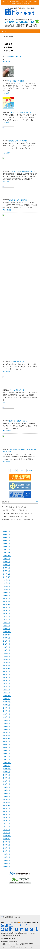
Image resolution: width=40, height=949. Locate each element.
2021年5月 (6, 680)
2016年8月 (6, 848)
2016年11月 (6, 839)
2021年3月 (6, 686)
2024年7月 (6, 586)
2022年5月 (6, 647)
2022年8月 (6, 641)
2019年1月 (6, 760)
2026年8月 (6, 531)
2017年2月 (6, 830)
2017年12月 (7, 799)
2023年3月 (6, 623)
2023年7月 (6, 613)
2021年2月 (6, 690)
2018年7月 (6, 778)
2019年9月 (6, 741)
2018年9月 (6, 772)
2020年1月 (6, 729)
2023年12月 (7, 598)
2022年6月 (6, 644)
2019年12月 (7, 732)
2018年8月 (6, 775)
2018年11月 (6, 766)
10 (22, 470)
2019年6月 (6, 747)
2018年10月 (7, 769)
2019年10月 (7, 738)
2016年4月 (6, 860)
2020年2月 (6, 726)
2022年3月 (6, 653)
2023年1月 (6, 629)
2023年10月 (7, 604)
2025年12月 (7, 550)
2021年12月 (7, 662)
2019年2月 (6, 757)
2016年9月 (6, 845)
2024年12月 (7, 574)
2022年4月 (6, 650)
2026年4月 (6, 540)
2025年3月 (6, 568)
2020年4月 (6, 720)
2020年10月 (7, 702)
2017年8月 (6, 811)
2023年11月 (6, 601)
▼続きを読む (7, 61)
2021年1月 (6, 693)
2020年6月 (6, 714)
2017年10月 (7, 805)
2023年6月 (6, 616)
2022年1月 (6, 659)
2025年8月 (6, 559)
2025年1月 (6, 571)
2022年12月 (7, 632)
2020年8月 (6, 708)
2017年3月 (6, 827)
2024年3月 (6, 592)
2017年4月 (6, 824)
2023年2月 (6, 626)
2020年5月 (6, 717)
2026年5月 (6, 537)
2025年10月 (7, 556)
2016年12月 (7, 836)
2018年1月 (6, 796)
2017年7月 (6, 814)
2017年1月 (6, 833)
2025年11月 (6, 553)
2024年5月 (6, 589)
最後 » (31, 470)
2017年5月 (6, 820)
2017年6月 (6, 817)
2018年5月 (6, 784)
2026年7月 (6, 534)
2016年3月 (6, 863)
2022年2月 (6, 656)
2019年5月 (6, 750)
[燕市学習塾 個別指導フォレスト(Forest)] (20, 14)
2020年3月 (6, 723)
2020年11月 (6, 699)
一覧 (37, 501)
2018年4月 (6, 787)
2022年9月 (6, 638)
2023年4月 (6, 619)
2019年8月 (6, 744)
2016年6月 (6, 854)
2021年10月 (7, 668)
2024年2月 (6, 595)
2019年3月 (6, 753)
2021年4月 (6, 683)
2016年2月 (6, 866)
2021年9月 (6, 671)
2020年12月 (7, 696)
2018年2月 (6, 793)
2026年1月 (6, 546)
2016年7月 (6, 851)
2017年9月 (6, 808)
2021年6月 (6, 677)
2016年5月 (6, 857)
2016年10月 (7, 842)
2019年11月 (6, 735)
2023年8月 (6, 610)
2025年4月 (6, 565)
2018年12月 (7, 763)
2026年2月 (6, 543)
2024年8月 (6, 583)
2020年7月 (6, 711)
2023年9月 (6, 607)
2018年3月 (6, 790)
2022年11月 (6, 635)
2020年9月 (6, 705)
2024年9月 (6, 580)
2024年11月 (6, 577)
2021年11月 (6, 665)
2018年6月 (6, 781)
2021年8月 (6, 674)
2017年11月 (6, 802)
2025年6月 (6, 562)
